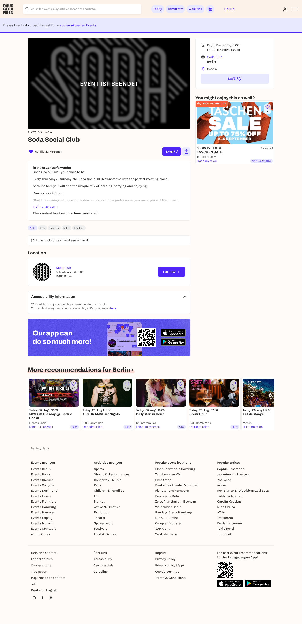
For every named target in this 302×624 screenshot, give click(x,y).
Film (97, 496)
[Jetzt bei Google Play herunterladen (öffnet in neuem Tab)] (173, 342)
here (113, 308)
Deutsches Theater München (176, 485)
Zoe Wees (224, 480)
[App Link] (225, 570)
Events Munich (42, 523)
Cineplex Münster (168, 523)
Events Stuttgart (43, 528)
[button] (235, 79)
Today (157, 9)
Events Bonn (40, 474)
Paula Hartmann (229, 523)
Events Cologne (42, 485)
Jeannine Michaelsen (233, 474)
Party (33, 227)
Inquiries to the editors (48, 578)
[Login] (285, 9)
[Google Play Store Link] (258, 583)
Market (99, 501)
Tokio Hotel (225, 528)
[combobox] (82, 9)
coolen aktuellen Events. (78, 25)
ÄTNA (221, 512)
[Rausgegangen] (8, 9)
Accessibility (102, 559)
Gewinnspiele (103, 565)
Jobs (34, 584)
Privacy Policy (165, 559)
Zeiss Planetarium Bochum (175, 501)
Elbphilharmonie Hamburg (175, 469)
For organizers (42, 559)
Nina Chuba (226, 507)
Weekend (195, 9)
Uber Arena (163, 480)
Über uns (100, 553)
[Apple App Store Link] (230, 583)
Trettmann (225, 518)
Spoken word (103, 523)
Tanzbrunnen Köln (169, 474)
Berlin (35, 448)
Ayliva (221, 485)
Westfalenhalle (166, 534)
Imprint (160, 553)
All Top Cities (40, 534)
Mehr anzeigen (44, 206)
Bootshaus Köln (167, 496)
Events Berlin (41, 469)
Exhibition (102, 512)
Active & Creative (107, 507)
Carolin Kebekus (229, 501)
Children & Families (109, 490)
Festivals (100, 528)
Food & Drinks (105, 534)
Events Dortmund (44, 490)
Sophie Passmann (230, 469)
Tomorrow (175, 9)
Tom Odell (224, 534)
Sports (99, 469)
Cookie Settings (167, 571)
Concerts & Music (107, 480)
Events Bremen (42, 480)
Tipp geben (39, 571)
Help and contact (43, 553)
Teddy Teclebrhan (229, 496)
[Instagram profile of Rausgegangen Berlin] (34, 597)
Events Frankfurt (43, 501)
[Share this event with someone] (186, 151)
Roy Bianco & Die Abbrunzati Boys (243, 490)
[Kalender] (210, 9)
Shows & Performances (111, 474)
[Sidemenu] (294, 9)
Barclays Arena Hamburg (173, 512)
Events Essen (41, 496)
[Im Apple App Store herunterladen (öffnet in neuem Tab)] (173, 333)
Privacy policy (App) (169, 565)
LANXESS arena (166, 518)
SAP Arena (162, 528)
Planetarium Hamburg (172, 490)
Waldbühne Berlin (168, 507)
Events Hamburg (43, 507)
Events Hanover (42, 512)
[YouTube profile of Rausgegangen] (50, 597)
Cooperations (41, 565)
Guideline (100, 571)
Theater (99, 518)
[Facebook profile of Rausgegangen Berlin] (42, 597)
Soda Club (214, 57)
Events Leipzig (41, 518)
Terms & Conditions (170, 578)
